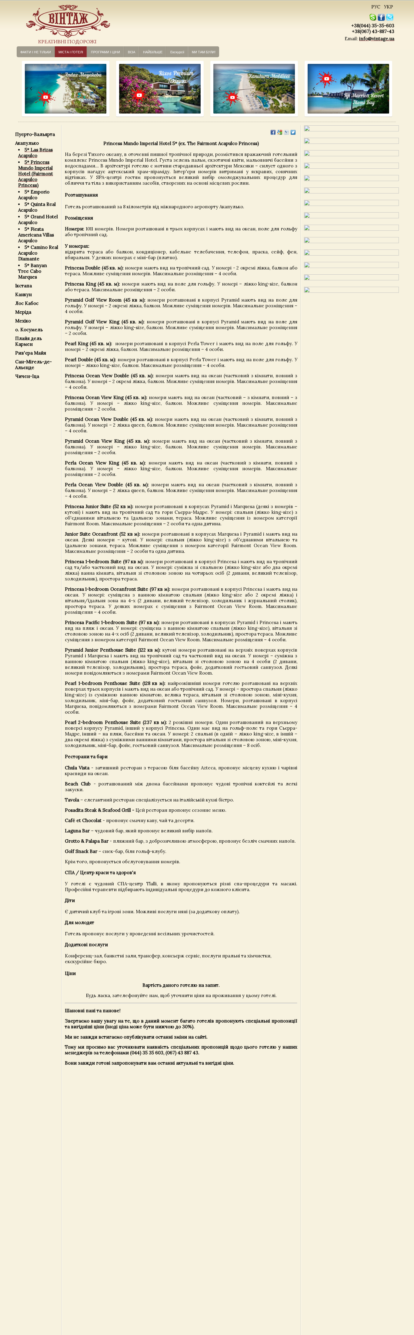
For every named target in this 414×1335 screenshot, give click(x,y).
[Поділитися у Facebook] (273, 132)
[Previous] (25, 89)
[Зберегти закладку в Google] (279, 132)
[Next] (99, 89)
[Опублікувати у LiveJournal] (286, 132)
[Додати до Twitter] (293, 132)
